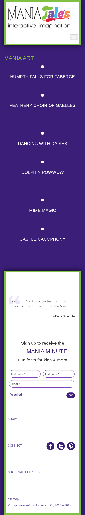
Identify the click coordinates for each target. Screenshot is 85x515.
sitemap (13, 499)
